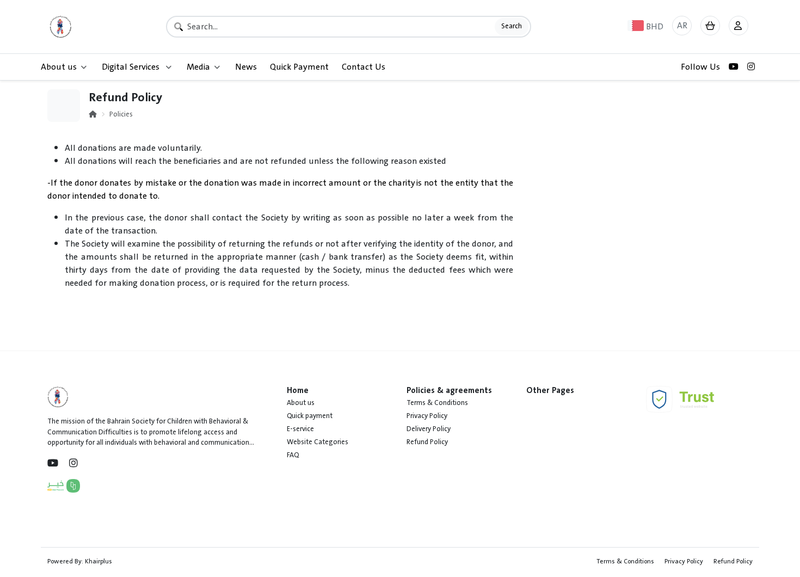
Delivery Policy (429, 429)
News (246, 67)
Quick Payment (299, 67)
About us (301, 403)
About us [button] (59, 67)
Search (511, 26)
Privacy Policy (427, 416)
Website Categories (317, 442)
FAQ (293, 455)
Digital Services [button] (132, 67)
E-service (300, 429)
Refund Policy (427, 442)
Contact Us (363, 67)
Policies (121, 114)
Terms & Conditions (437, 403)
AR (682, 26)
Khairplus (98, 561)
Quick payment (310, 416)
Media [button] (198, 67)
